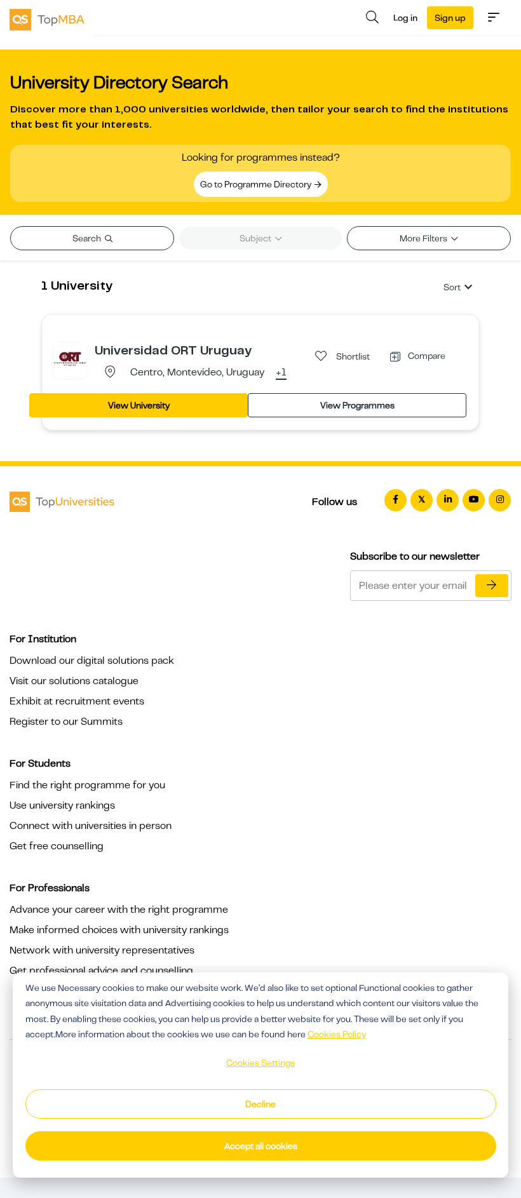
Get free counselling (57, 846)
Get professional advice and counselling (101, 970)
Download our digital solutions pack (92, 660)
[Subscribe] (491, 585)
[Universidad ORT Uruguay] (69, 358)
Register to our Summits (66, 721)
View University (139, 405)
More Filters (424, 238)
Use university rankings (62, 805)
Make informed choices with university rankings (119, 930)
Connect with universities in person (91, 825)
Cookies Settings (260, 1062)
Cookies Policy (337, 1034)
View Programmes (357, 405)
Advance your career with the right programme (119, 909)
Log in (405, 18)
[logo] (47, 18)
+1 (281, 373)
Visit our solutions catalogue (74, 681)
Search (87, 238)
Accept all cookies (260, 1146)
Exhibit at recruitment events (77, 701)
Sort (452, 287)
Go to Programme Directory (256, 184)
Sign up (450, 18)
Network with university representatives (102, 950)
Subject (256, 238)
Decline (260, 1104)
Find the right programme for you (87, 785)
